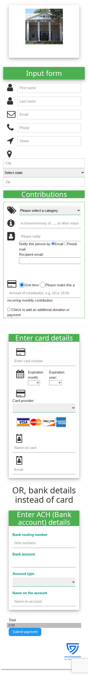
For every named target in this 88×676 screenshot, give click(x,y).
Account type (23, 574)
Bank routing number (29, 535)
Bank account (23, 554)
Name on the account (29, 593)
